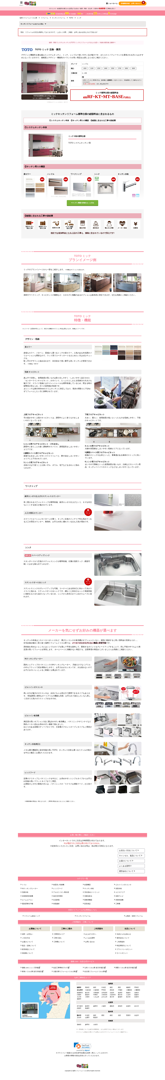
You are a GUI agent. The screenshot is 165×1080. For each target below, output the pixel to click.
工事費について (59, 942)
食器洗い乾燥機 (58, 885)
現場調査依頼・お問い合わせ (132, 3)
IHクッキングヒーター (30, 888)
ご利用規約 (121, 942)
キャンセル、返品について (130, 856)
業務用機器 (88, 900)
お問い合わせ (90, 942)
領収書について (27, 953)
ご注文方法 (26, 938)
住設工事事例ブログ (60, 968)
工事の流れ (58, 938)
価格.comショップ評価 (30, 968)
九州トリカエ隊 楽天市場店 (94, 968)
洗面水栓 (25, 892)
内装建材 (56, 904)
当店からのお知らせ (124, 934)
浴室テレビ (119, 896)
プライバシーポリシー (124, 949)
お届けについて (125, 861)
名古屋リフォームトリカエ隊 (94, 971)
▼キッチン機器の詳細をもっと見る (82, 203)
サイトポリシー (122, 953)
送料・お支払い (27, 934)
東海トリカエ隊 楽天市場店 (32, 971)
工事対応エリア (59, 934)
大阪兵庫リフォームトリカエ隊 (64, 971)
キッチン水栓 (89, 888)
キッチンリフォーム (28, 24)
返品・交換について (29, 945)
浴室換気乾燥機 (27, 896)
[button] (83, 1047)
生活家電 (56, 900)
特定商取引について (124, 945)
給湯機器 (87, 885)
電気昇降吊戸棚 (27, 904)
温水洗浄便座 (58, 896)
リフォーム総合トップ (32, 916)
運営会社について (126, 871)
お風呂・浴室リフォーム (134, 916)
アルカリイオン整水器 (61, 892)
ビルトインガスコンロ (123, 885)
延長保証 (87, 904)
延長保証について (28, 949)
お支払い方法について (128, 850)
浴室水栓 (119, 888)
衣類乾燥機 (119, 900)
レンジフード (58, 888)
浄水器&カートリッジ (91, 892)
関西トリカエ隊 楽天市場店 (125, 968)
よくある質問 (124, 866)
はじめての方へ (90, 934)
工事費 (118, 904)
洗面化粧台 (88, 896)
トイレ (24, 885)
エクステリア (120, 892)
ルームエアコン (27, 900)
